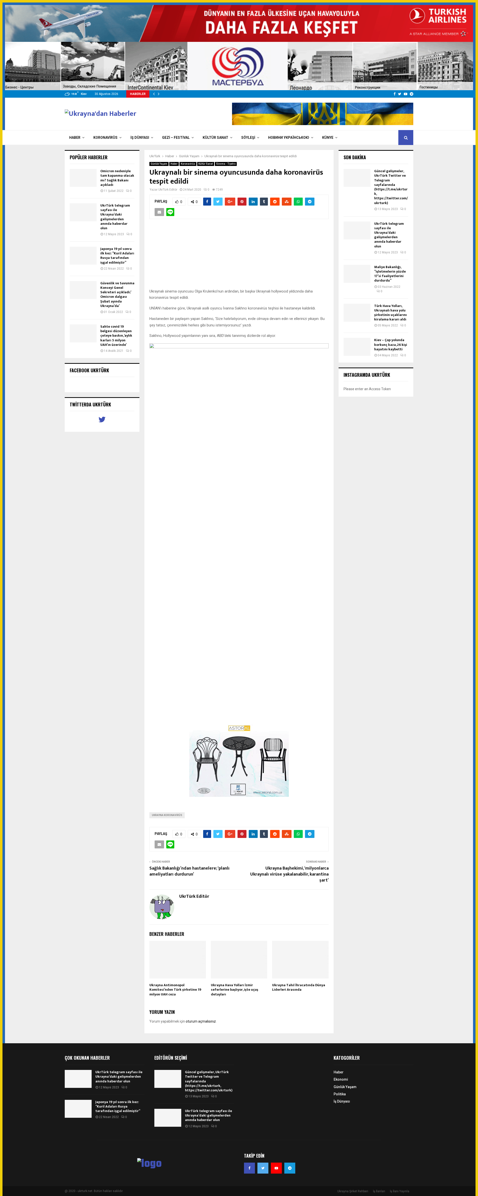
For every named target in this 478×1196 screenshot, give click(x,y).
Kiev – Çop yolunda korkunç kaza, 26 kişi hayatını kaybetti (390, 344)
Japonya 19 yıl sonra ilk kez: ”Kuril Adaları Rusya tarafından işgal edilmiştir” (117, 255)
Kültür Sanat (215, 138)
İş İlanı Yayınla (399, 1191)
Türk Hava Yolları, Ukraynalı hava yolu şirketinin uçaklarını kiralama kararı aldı (390, 312)
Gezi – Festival (176, 138)
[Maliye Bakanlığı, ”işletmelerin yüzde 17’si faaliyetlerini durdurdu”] (357, 274)
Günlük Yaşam (159, 163)
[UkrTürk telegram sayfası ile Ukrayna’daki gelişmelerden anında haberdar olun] (83, 212)
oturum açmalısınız (201, 1021)
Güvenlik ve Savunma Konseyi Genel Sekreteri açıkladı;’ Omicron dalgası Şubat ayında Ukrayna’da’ (117, 294)
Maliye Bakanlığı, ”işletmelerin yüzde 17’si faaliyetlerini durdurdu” (390, 274)
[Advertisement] (239, 256)
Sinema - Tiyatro (226, 163)
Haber (74, 138)
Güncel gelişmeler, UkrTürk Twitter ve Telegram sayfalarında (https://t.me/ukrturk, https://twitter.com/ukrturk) (391, 187)
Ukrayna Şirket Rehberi (352, 1191)
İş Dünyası (139, 138)
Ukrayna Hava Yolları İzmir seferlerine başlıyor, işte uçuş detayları (234, 989)
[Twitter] (262, 1168)
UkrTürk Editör (167, 189)
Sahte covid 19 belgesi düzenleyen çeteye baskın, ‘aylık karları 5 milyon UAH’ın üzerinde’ (116, 336)
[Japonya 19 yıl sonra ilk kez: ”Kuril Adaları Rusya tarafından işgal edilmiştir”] (83, 256)
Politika (340, 1094)
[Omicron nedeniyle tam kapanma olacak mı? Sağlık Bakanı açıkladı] (83, 178)
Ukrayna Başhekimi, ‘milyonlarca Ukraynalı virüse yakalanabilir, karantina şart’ (289, 874)
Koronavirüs (105, 138)
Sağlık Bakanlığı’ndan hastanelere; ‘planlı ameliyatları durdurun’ (189, 871)
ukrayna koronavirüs (167, 815)
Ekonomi (341, 1079)
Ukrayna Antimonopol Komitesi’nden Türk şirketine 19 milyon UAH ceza (175, 989)
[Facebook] (249, 1168)
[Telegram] (289, 1168)
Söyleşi (248, 138)
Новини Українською (288, 138)
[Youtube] (276, 1168)
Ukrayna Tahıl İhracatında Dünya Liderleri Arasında (298, 987)
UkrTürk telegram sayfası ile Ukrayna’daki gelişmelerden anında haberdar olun (115, 217)
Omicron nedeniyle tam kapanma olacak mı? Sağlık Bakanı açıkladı (117, 178)
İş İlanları (379, 1191)
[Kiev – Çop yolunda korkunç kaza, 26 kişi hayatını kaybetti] (357, 347)
